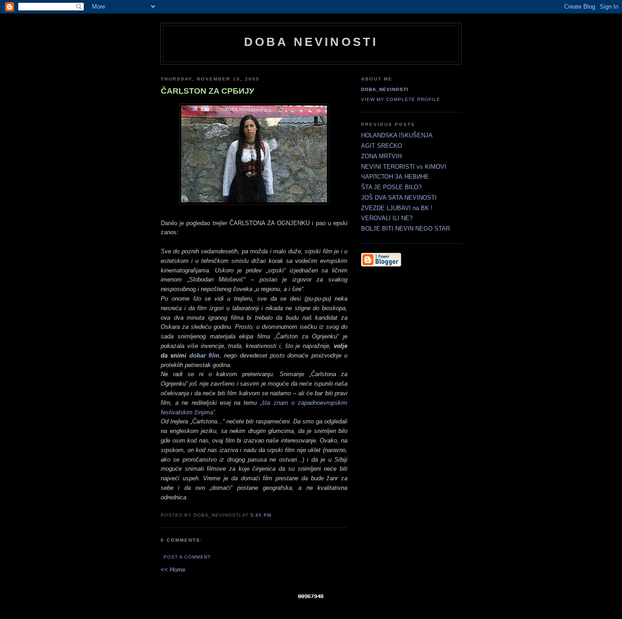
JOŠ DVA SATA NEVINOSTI (399, 197)
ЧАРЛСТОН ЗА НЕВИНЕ (395, 176)
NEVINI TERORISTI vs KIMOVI (403, 166)
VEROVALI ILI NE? (387, 218)
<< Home (173, 569)
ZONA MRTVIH (381, 156)
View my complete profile (400, 99)
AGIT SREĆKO (381, 145)
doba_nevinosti (384, 89)
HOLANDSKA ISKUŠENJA (397, 135)
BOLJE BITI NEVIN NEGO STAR (405, 228)
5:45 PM (260, 515)
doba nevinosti (311, 42)
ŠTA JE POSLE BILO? (391, 187)
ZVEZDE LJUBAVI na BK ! (397, 208)
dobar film (204, 355)
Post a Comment (187, 556)
